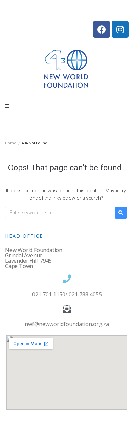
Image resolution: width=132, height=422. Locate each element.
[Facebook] (101, 29)
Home (10, 143)
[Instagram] (120, 29)
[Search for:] (58, 212)
